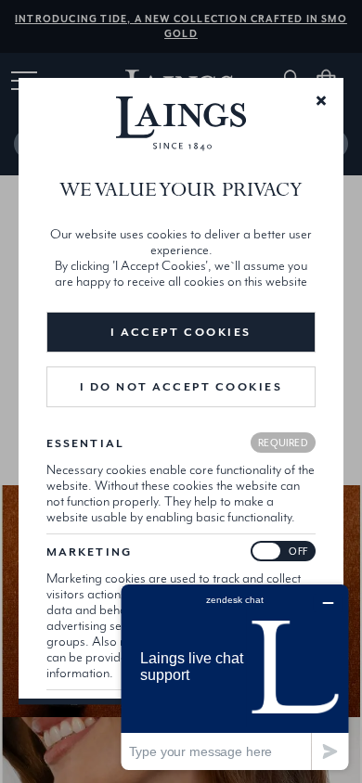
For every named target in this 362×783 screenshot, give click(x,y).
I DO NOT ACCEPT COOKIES (181, 386)
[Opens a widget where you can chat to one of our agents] (235, 677)
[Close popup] (321, 99)
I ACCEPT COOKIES (180, 332)
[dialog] (181, 391)
